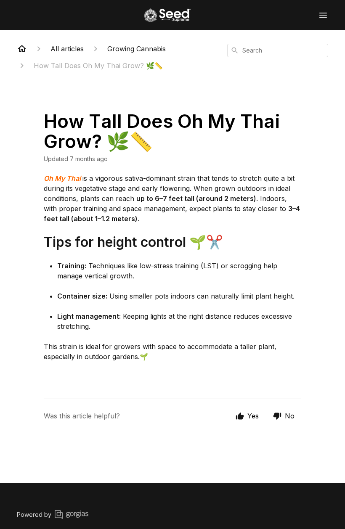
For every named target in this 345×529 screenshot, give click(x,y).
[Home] (22, 49)
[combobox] (277, 50)
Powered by (34, 514)
